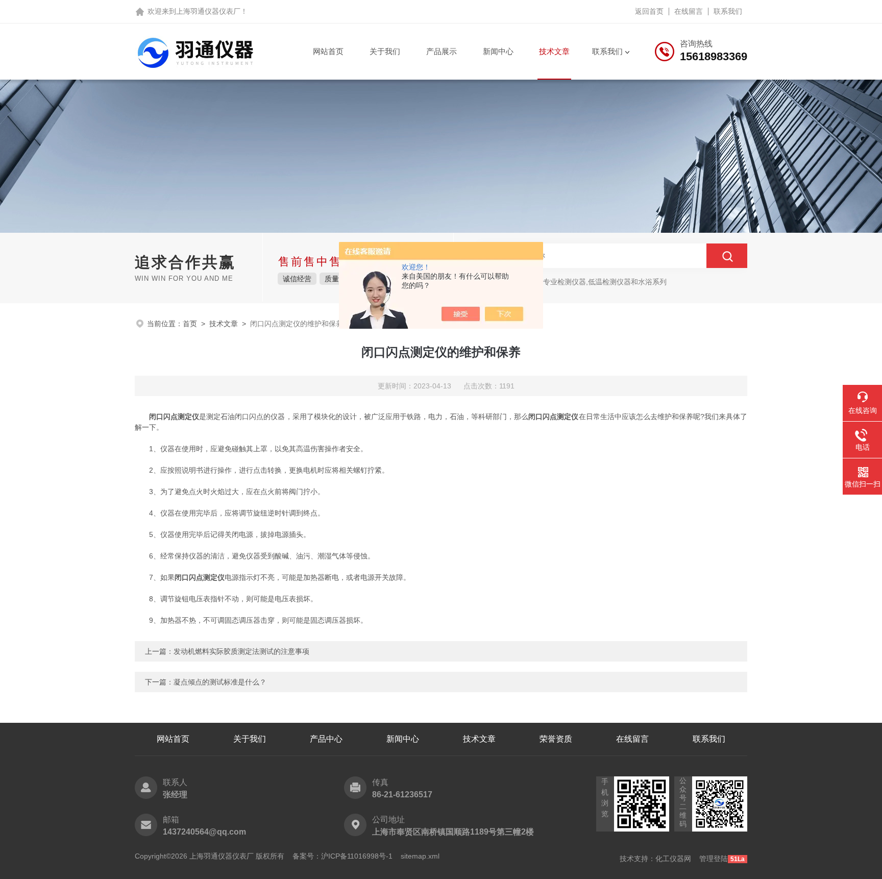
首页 (190, 324)
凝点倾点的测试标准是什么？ (220, 682)
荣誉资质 (556, 739)
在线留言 (688, 11)
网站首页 (328, 51)
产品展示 (441, 51)
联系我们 (728, 11)
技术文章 (554, 51)
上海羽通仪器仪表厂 (208, 11)
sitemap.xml (420, 856)
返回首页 (649, 11)
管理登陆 (713, 858)
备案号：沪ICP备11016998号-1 (342, 856)
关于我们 (385, 51)
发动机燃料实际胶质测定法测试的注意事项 (241, 651)
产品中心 (326, 739)
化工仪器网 (673, 858)
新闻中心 (498, 51)
